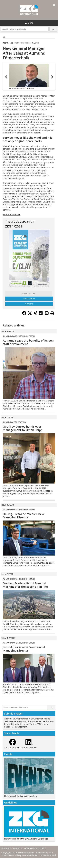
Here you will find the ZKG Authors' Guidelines (26, 838)
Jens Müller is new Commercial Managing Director (24, 648)
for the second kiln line (25, 585)
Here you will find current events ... (20, 796)
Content (29, 303)
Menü (30, 22)
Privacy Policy (30, 848)
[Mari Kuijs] (29, 75)
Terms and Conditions (11, 848)
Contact (42, 848)
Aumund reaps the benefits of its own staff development (28, 342)
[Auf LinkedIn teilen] (41, 314)
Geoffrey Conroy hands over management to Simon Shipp (22, 428)
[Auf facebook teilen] (24, 314)
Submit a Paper (38, 721)
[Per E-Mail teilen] (47, 313)
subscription (29, 298)
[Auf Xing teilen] (35, 314)
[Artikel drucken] (52, 313)
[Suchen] (53, 29)
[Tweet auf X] (30, 314)
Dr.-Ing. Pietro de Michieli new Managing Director (23, 515)
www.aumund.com (11, 214)
